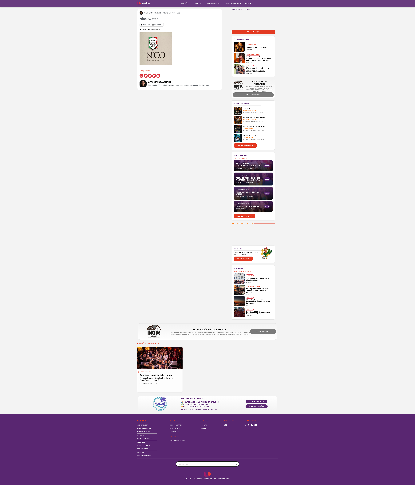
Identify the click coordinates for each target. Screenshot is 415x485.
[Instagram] (245, 425)
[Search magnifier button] (236, 463)
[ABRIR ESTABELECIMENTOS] (240, 3)
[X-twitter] (248, 425)
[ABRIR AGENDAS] (203, 3)
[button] (141, 76)
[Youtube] (255, 425)
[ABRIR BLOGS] (250, 3)
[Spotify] (225, 425)
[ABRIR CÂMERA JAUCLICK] (221, 3)
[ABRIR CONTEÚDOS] (191, 3)
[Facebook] (252, 425)
